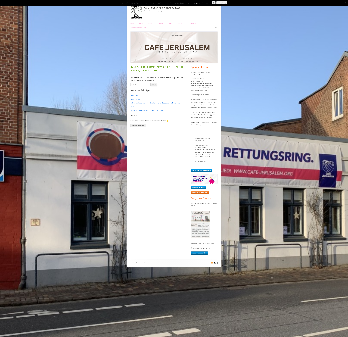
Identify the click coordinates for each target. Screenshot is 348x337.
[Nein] (346, 3)
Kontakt (180, 23)
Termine (161, 23)
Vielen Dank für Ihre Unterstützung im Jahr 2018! (147, 110)
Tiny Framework (164, 263)
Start (132, 23)
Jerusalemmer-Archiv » (199, 253)
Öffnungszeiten (191, 23)
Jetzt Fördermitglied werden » (201, 170)
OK (214, 3)
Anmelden (172, 263)
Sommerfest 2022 (136, 99)
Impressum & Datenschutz (138, 27)
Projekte (150, 23)
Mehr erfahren (222, 3)
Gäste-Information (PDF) (199, 193)
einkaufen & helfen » (198, 187)
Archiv (170, 23)
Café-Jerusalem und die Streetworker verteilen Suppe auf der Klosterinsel (155, 103)
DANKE (132, 107)
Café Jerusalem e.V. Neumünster (162, 7)
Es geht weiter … (136, 95)
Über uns (140, 23)
